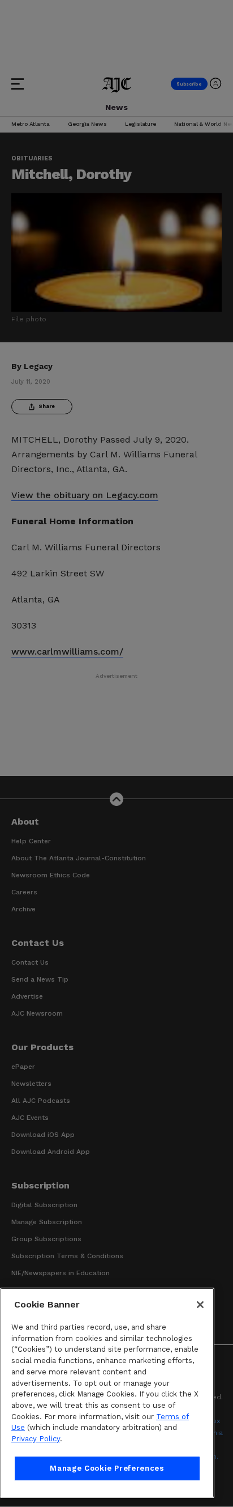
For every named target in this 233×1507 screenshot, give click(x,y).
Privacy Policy (35, 1438)
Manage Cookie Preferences (107, 1468)
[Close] (200, 1304)
